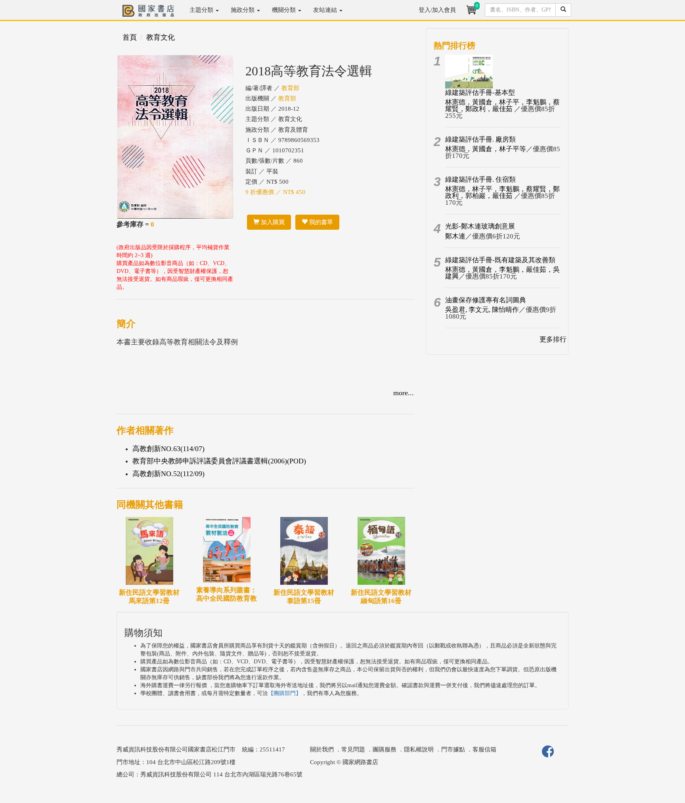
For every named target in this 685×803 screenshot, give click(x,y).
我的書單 (320, 222)
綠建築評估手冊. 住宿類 (480, 179)
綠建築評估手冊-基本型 (480, 92)
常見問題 (353, 749)
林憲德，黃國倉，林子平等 (485, 149)
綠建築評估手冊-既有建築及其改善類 (500, 260)
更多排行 (553, 339)
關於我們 (322, 749)
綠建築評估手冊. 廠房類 (480, 139)
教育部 (290, 88)
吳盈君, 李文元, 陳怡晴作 (482, 309)
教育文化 (160, 37)
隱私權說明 (419, 749)
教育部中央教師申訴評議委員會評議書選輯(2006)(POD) (219, 461)
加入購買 (272, 222)
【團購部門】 (284, 693)
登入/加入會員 (437, 10)
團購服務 (384, 749)
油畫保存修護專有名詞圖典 (485, 300)
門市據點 (453, 749)
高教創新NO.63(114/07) (168, 449)
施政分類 (243, 10)
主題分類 (202, 10)
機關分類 (284, 10)
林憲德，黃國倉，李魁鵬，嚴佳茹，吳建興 (502, 273)
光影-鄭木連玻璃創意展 (480, 226)
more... (403, 393)
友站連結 (326, 10)
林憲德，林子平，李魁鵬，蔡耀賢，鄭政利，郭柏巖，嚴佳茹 (502, 192)
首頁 (129, 37)
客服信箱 (484, 749)
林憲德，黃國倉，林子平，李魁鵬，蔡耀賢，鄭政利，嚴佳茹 (502, 105)
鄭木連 (455, 236)
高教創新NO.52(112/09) (168, 474)
